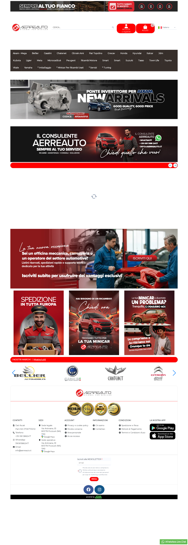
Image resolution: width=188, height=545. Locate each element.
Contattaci (100, 429)
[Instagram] (99, 489)
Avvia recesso (73, 436)
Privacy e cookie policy (77, 425)
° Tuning (106, 67)
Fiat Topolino (95, 53)
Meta (39, 60)
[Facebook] (88, 489)
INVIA (94, 479)
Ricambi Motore (89, 60)
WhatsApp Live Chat (175, 541)
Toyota (168, 60)
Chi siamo (99, 425)
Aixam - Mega (20, 53)
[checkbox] (80, 471)
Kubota (17, 60)
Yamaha (28, 67)
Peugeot (71, 60)
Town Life (154, 60)
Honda (123, 53)
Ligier (29, 60)
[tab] (157, 121)
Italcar (150, 53)
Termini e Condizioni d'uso (133, 432)
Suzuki (129, 60)
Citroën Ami (78, 53)
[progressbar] (94, 196)
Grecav (111, 53)
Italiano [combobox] (165, 27)
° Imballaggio (44, 67)
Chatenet (62, 53)
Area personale (74, 432)
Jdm (161, 53)
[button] (170, 122)
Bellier (35, 53)
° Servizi (93, 67)
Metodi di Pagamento (131, 429)
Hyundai (137, 53)
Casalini (47, 53)
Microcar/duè (54, 60)
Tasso (141, 60)
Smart (105, 60)
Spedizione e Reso (130, 425)
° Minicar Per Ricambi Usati (70, 67)
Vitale (16, 67)
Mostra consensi (74, 429)
